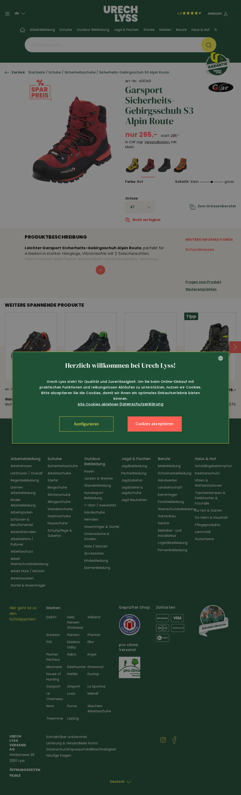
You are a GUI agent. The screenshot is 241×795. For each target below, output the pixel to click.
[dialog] (120, 398)
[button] (86, 424)
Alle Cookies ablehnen (98, 404)
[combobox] (220, 358)
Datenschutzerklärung (141, 404)
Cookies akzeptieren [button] (155, 423)
